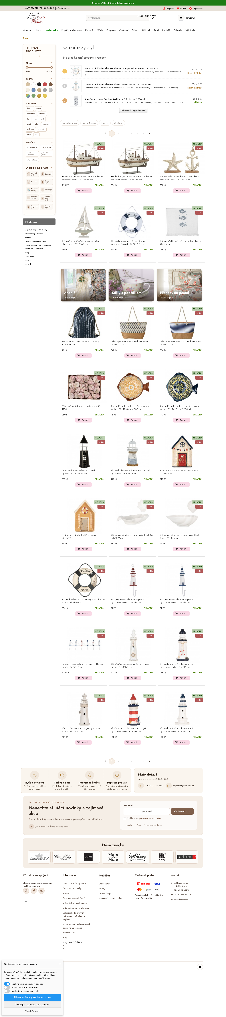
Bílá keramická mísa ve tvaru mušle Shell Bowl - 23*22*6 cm (132, 537)
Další (149, 133)
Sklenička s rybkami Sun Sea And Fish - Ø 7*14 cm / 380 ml (115, 99)
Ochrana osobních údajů (35, 241)
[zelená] (33, 96)
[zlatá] (39, 96)
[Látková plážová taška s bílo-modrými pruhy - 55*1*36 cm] (182, 322)
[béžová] (28, 84)
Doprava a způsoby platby (36, 229)
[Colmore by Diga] (186, 857)
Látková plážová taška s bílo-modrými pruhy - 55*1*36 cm (181, 343)
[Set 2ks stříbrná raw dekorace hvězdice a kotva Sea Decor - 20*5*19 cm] (182, 157)
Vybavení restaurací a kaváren (76, 907)
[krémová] (28, 90)
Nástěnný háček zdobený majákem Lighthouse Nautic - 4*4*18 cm (127, 601)
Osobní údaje (105, 893)
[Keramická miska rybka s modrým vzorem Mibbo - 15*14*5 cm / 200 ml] (182, 387)
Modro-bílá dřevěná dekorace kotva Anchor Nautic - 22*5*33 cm (118, 84)
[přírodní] (39, 90)
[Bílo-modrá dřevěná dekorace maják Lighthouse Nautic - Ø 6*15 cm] (182, 645)
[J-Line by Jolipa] (88, 857)
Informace (31, 221)
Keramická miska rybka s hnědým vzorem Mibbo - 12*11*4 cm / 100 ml (130, 408)
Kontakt (28, 237)
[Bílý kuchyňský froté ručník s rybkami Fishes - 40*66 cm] (182, 222)
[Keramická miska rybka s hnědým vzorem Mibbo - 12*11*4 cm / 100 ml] (133, 387)
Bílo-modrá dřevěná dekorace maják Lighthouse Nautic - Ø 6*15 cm (177, 666)
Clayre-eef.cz (30, 256)
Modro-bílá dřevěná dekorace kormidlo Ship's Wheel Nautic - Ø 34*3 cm (122, 68)
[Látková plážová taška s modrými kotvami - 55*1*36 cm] (133, 322)
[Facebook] (34, 891)
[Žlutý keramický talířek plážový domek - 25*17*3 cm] (84, 516)
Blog (27, 252)
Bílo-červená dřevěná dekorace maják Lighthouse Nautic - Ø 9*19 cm (128, 730)
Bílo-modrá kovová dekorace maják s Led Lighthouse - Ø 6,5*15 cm (130, 472)
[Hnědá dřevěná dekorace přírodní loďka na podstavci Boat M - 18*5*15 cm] (133, 157)
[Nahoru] (200, 967)
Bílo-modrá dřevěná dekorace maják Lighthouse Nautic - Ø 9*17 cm (177, 730)
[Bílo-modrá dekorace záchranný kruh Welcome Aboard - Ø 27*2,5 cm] (133, 222)
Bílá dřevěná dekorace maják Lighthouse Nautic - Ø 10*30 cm (81, 730)
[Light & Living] (137, 857)
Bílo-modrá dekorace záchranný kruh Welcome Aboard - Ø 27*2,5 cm (128, 243)
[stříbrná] (50, 90)
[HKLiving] (162, 857)
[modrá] (33, 90)
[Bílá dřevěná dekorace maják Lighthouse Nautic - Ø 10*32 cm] (133, 645)
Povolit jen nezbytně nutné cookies (32, 1004)
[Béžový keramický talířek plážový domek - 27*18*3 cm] (182, 451)
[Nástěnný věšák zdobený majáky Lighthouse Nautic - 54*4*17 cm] (84, 645)
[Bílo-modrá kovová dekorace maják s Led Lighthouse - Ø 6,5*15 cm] (133, 451)
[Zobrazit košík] (181, 17)
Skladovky (118, 122)
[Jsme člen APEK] (26, 900)
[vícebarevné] (28, 96)
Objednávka (198, 8)
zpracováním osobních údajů (149, 818)
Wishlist (183, 8)
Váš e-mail (128, 805)
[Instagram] (26, 891)
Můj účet (170, 8)
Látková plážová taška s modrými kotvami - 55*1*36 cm (131, 343)
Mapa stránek (69, 932)
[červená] (45, 84)
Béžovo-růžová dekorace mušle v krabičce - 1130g (82, 408)
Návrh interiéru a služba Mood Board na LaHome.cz (38, 247)
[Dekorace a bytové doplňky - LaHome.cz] (35, 18)
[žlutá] (45, 96)
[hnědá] (50, 84)
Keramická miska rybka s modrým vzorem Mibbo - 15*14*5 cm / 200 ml (179, 408)
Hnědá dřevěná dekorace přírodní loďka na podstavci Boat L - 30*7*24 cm (82, 178)
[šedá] (45, 90)
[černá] (39, 84)
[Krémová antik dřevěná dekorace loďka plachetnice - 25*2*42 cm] (84, 222)
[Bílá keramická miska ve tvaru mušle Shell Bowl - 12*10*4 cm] (182, 516)
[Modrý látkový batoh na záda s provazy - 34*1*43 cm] (84, 322)
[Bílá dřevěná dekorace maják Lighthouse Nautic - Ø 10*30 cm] (84, 709)
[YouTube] (41, 891)
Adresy (102, 888)
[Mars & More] (113, 857)
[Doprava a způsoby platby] (149, 887)
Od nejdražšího (89, 122)
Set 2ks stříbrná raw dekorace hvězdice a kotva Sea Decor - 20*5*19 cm (179, 178)
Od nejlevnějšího (69, 122)
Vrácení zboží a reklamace (75, 903)
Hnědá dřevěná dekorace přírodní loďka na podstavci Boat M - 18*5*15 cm (131, 178)
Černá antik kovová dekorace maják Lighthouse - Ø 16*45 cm (78, 472)
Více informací (32, 1011)
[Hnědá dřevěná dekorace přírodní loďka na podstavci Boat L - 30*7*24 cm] (84, 157)
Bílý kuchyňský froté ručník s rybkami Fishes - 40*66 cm (181, 243)
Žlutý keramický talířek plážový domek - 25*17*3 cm (80, 537)
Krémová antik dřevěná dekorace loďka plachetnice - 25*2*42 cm (80, 243)
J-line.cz (28, 260)
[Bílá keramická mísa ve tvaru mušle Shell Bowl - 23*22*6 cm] (133, 516)
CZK (147, 15)
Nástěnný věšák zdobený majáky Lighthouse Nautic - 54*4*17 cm (82, 666)
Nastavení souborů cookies (111, 898)
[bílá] (33, 84)
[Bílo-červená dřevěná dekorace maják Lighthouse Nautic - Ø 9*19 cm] (133, 709)
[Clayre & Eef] (39, 857)
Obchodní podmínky (34, 233)
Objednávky (104, 883)
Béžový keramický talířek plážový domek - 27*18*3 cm (179, 472)
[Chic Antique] (63, 857)
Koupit (85, 190)
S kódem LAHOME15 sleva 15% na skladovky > (113, 2)
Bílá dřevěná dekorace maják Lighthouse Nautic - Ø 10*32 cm (130, 666)
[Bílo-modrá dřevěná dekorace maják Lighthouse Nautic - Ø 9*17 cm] (182, 709)
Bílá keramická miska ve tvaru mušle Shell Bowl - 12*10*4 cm (179, 537)
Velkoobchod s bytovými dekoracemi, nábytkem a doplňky (74, 916)
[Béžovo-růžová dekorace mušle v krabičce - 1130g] (84, 387)
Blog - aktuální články (72, 942)
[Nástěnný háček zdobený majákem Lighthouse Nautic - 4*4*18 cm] (133, 580)
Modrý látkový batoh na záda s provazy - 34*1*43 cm (81, 343)
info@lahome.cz (63, 8)
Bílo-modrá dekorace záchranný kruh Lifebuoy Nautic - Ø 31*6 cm (83, 601)
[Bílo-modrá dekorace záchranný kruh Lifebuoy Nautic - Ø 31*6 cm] (84, 580)
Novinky (104, 122)
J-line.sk (28, 264)
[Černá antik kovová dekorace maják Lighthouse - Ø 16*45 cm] (84, 451)
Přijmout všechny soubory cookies (32, 997)
